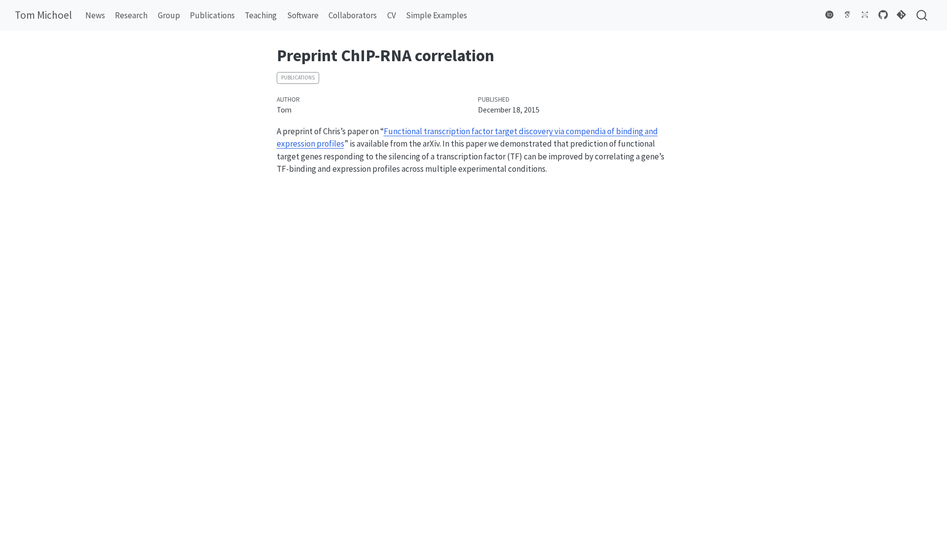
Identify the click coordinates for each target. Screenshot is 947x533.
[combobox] (922, 15)
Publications (298, 77)
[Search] (921, 15)
